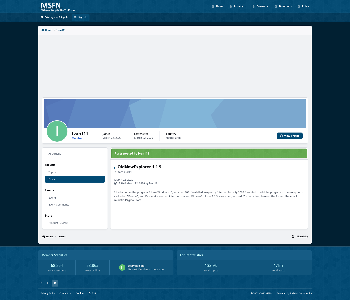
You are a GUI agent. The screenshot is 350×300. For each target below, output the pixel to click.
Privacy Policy (48, 293)
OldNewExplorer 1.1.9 (139, 167)
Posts (51, 179)
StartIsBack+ (124, 172)
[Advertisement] (175, 64)
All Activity (54, 153)
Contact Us (65, 293)
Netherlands (173, 137)
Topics (52, 172)
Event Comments (58, 204)
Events (52, 197)
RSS (93, 293)
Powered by (294, 293)
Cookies (80, 293)
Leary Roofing (136, 265)
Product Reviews (58, 223)
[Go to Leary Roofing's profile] (122, 267)
